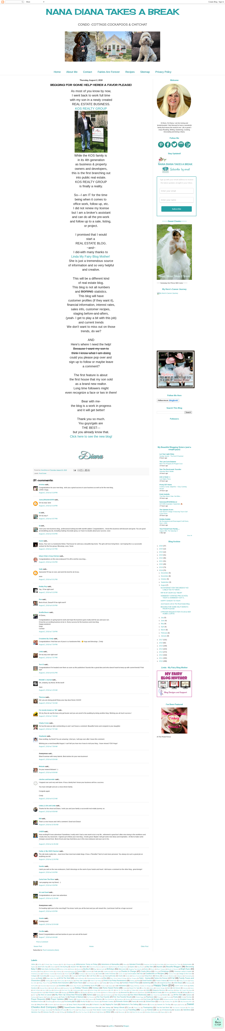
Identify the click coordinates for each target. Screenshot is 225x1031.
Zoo (168, 1012)
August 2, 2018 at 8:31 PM (48, 673)
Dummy (33, 978)
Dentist (128, 976)
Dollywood (180, 976)
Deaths (120, 976)
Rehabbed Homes (186, 999)
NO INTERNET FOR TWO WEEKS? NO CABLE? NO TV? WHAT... (174, 589)
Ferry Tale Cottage (82, 980)
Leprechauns (104, 990)
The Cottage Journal (44, 1010)
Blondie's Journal (45, 680)
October (164, 579)
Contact (87, 71)
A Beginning (69, 964)
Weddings (70, 1012)
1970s (40, 964)
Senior (160, 1001)
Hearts (59, 988)
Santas (141, 1001)
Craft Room (92, 976)
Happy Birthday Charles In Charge (140, 985)
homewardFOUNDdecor (168, 502)
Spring (87, 1004)
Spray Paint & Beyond (76, 1004)
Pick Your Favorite (102, 997)
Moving (185, 992)
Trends (142, 1010)
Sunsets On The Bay (164, 1004)
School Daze (150, 1001)
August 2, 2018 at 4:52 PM (48, 562)
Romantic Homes (122, 1001)
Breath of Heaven (173, 969)
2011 (161, 658)
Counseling (43, 976)
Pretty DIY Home (166, 485)
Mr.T (34, 995)
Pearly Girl (64, 997)
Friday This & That (44, 983)
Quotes (128, 999)
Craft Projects (82, 976)
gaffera (111, 1026)
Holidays (96, 988)
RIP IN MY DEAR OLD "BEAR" (171, 593)
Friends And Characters (60, 983)
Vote (55, 1012)
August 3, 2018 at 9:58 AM (48, 811)
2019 (161, 567)
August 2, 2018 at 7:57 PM (48, 658)
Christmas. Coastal (48, 973)
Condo (100, 973)
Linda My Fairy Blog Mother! (91, 256)
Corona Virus (172, 973)
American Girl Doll (149, 964)
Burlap (41, 971)
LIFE (112, 990)
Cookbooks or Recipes (154, 973)
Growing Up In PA (90, 986)
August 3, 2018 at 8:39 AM (48, 759)
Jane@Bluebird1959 (46, 500)
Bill (40, 819)
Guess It (103, 985)
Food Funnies (147, 980)
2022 (161, 558)
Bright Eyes (185, 969)
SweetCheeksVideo (92, 1007)
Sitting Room (41, 1004)
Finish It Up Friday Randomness (115, 980)
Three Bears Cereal (84, 1010)
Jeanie (41, 918)
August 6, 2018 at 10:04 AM (48, 924)
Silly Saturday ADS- (186, 1001)
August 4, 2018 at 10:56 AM (48, 825)
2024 (161, 552)
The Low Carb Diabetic (168, 462)
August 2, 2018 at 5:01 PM (48, 579)
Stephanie (42, 736)
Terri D (41, 664)
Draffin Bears (44, 612)
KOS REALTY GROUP (91, 108)
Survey (182, 1004)
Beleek (72, 969)
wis (115, 1012)
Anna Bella (160, 964)
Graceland (43, 985)
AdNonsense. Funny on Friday (87, 964)
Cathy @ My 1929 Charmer (49, 851)
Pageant (41, 997)
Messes (142, 992)
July (162, 618)
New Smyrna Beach (121, 995)
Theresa (42, 697)
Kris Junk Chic (66, 990)
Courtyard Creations (55, 976)
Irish (168, 988)
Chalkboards (107, 971)
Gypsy (110, 985)
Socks (58, 1004)
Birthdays (110, 969)
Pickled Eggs (140, 997)
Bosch (153, 969)
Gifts (155, 983)
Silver (32, 1004)
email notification (79, 978)
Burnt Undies (50, 971)
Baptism (132, 966)
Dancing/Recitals (110, 976)
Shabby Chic (169, 1001)
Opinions (189, 995)
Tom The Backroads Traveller (170, 469)
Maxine (71, 992)
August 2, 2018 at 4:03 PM (48, 534)
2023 (161, 555)
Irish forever (176, 988)
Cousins (66, 976)
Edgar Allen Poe (51, 978)
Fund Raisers (90, 983)
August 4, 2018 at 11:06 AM (48, 844)
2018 (161, 570)
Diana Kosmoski (137, 976)
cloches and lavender (47, 779)
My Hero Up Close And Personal (68, 995)
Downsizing (188, 976)
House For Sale (134, 988)
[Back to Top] (217, 1022)
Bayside (159, 967)
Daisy (100, 976)
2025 (161, 549)
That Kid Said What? (163, 1007)
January (164, 636)
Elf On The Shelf (64, 978)
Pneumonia (160, 997)
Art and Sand (44, 892)
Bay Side (149, 967)
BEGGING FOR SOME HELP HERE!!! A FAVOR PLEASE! (174, 608)
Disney (157, 976)
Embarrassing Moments (94, 978)
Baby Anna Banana (95, 966)
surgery (175, 1004)
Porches (189, 997)
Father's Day (60, 980)
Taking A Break (119, 1007)
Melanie (42, 766)
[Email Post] (74, 470)
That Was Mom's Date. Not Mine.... (171, 496)
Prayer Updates (57, 999)
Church (67, 973)
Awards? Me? (75, 966)
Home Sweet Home (111, 988)
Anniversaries (187, 964)
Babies (84, 966)
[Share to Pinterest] (88, 470)
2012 (161, 655)
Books (146, 969)
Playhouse (150, 997)
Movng (192, 992)
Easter (40, 978)
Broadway (34, 971)
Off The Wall (177, 995)
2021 (161, 561)
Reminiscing (58, 1001)
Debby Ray (43, 586)
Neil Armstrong (107, 995)
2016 (161, 643)
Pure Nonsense (109, 999)
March (163, 630)
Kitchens (56, 990)
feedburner (70, 980)
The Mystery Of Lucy (59, 1010)
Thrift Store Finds (120, 1010)
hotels (125, 988)
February (164, 633)
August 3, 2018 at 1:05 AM (48, 690)
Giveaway (189, 983)
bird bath (101, 969)
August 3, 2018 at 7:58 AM (48, 746)
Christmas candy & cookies (183, 971)
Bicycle (79, 969)
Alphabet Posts (134, 964)
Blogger (126, 1026)
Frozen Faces (77, 983)
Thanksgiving (148, 1007)
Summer (144, 1004)
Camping (58, 971)
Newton (164, 995)
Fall (172, 978)
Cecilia (41, 931)
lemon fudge (94, 990)
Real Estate (42, 473)
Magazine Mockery (159, 990)
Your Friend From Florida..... (170, 529)
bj (40, 513)
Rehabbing (49, 1001)
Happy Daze (161, 985)
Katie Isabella (165, 494)
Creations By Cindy (46, 639)
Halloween (122, 986)
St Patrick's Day (97, 1004)
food (138, 980)
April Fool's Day (43, 966)
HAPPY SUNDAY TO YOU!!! (170, 601)
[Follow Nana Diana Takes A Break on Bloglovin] (168, 402)
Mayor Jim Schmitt (95, 992)
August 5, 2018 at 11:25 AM (48, 898)
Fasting (48, 980)
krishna (42, 485)
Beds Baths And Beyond (49, 969)
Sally (41, 569)
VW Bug (61, 1012)
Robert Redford (94, 1001)
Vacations (177, 1010)
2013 (161, 652)
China (156, 971)
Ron (40, 599)
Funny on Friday (114, 983)
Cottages (34, 976)
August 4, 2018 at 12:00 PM (48, 859)
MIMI (148, 992)
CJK (73, 973)
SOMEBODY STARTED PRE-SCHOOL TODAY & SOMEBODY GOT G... (174, 597)
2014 (161, 649)
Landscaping (77, 990)
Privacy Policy (163, 71)
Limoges (140, 990)
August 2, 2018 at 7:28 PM (48, 632)
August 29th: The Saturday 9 (169, 531)
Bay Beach (140, 966)
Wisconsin (121, 1012)
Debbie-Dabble (165, 519)
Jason (192, 988)
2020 (161, 564)
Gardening (146, 983)
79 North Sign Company (51, 964)
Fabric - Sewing (144, 978)
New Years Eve (155, 995)
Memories (135, 992)
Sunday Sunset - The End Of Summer (171, 456)
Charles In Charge (128, 971)
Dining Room (148, 976)
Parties (48, 997)
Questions (120, 999)
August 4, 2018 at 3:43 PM (48, 872)
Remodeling (68, 1001)
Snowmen (51, 1004)
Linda (41, 652)
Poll (183, 997)
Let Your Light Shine (167, 454)
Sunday (152, 1004)
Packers (33, 997)
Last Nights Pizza (165, 479)
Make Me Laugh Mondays (184, 990)
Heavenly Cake (67, 988)
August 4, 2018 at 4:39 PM (48, 885)
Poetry (175, 997)
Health (52, 988)
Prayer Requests (38, 999)
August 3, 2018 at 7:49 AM (48, 716)
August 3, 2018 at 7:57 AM (48, 729)
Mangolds (34, 992)
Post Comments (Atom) (51, 950)
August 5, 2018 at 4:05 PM (48, 911)
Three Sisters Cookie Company (103, 1010)
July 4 (44, 990)
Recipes (130, 71)
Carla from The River (46, 879)
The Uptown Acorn (166, 510)
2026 (161, 546)
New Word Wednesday (138, 995)
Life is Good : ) (165, 477)
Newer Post (38, 946)
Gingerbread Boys (165, 983)
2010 (161, 661)
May (162, 624)
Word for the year (137, 1012)
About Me (71, 71)
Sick (176, 1001)
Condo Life (121, 973)
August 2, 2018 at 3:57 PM (48, 519)
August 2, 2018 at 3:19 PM (48, 493)
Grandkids (62, 986)
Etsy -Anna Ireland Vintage (118, 978)
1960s (33, 964)
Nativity (98, 995)
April (163, 627)
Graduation (52, 985)
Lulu (147, 990)
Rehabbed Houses (37, 1001)
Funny (104, 983)
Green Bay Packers (76, 985)
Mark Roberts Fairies (52, 992)
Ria (75, 1001)
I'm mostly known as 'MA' (48, 710)
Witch (128, 1012)
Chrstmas (59, 973)
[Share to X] (83, 470)
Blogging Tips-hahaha (135, 969)
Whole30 (94, 1012)
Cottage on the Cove (185, 973)
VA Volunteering (167, 1010)
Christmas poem (36, 973)
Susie (41, 541)
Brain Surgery (161, 969)
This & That (72, 1010)
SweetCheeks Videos (73, 1007)
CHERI (41, 831)
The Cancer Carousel (178, 1007)
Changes (116, 971)
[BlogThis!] (81, 470)
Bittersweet (122, 969)
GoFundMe (34, 985)
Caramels (88, 971)
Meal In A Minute (108, 992)
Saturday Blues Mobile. (167, 471)
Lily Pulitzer (132, 990)
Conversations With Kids (135, 973)
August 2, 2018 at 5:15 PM (48, 592)
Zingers (162, 1012)
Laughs (85, 990)
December (165, 573)
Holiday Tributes (81, 988)
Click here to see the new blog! (91, 436)
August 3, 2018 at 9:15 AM (48, 799)
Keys (50, 990)
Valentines (187, 1010)
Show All (189, 535)
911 (62, 964)
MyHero (90, 995)
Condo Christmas (110, 973)
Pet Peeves (90, 997)
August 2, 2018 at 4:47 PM (48, 549)
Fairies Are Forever (109, 71)
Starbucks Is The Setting (129, 1004)
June (163, 621)
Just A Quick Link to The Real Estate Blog (175, 604)
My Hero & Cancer (44, 995)
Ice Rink (144, 988)
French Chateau (161, 980)
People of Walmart (76, 997)
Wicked (101, 1012)
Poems (169, 997)
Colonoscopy (91, 973)
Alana (125, 964)
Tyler (158, 1010)
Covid (73, 976)
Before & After (63, 969)
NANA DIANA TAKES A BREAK (112, 11)
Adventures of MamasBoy (110, 964)
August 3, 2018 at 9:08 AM (48, 772)
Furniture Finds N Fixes (130, 983)
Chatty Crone (44, 723)
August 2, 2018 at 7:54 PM (48, 644)
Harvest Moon (44, 988)
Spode (64, 1004)
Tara (129, 1007)
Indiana (151, 988)
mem (116, 992)
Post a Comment (42, 942)
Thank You (137, 1007)
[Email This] (78, 470)
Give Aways (178, 983)
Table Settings (106, 1007)
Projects (90, 999)
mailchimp (171, 990)
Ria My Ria (84, 1001)
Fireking (132, 980)
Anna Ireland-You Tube (173, 964)
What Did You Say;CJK (82, 1012)
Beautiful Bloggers (173, 967)
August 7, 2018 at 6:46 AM (48, 937)
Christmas (164, 971)
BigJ (95, 969)
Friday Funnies (183, 980)
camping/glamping (69, 971)
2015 (161, 646)
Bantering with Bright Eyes (119, 966)
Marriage (64, 992)
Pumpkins (99, 999)
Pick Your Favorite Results (122, 997)
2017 (161, 640)
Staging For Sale (111, 1004)
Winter (108, 1012)
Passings (55, 997)
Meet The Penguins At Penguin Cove (171, 463)
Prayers (71, 999)
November (165, 576)
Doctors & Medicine (168, 976)
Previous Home (81, 999)
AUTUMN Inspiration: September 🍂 (171, 504)
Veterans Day (47, 1012)
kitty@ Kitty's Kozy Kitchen (49, 556)
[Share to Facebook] (86, 470)
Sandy (134, 1001)
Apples (33, 966)
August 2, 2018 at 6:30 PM (48, 605)
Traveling (132, 1010)
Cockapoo (82, 973)
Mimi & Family (157, 992)
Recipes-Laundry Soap (170, 999)
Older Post (144, 946)
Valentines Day (35, 1012)
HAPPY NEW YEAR (181, 985)
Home (57, 71)
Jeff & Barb (36, 990)
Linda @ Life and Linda (47, 806)
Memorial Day (125, 992)
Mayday (85, 992)
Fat (53, 980)
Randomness (137, 999)
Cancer (79, 971)
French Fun (172, 980)
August (163, 585)
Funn (98, 983)
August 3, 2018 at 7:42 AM (48, 703)
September (165, 582)
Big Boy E (86, 969)
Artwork (52, 966)
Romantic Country (107, 1001)
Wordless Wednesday (151, 1012)
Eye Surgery (133, 978)
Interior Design (160, 988)
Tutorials (150, 1010)
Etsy (104, 978)
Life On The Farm (121, 990)
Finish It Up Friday (95, 980)
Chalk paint (97, 971)
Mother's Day (176, 992)
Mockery (166, 992)
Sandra (41, 866)
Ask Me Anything (62, 966)
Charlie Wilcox (146, 971)
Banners (106, 966)
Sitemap (145, 71)
